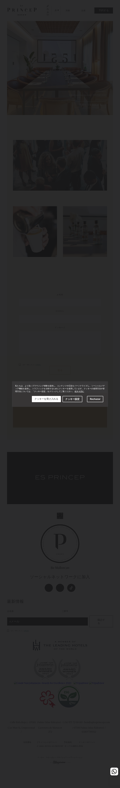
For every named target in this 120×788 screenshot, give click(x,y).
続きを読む (79, 391)
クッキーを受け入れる (46, 398)
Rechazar (95, 399)
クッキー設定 (72, 399)
